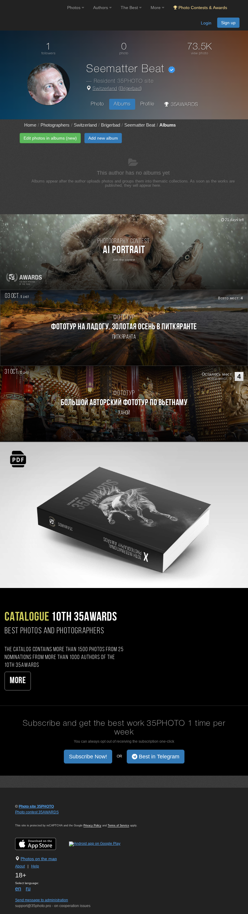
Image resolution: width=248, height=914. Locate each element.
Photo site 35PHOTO (36, 806)
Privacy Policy (92, 825)
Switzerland (105, 89)
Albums (122, 104)
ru (28, 889)
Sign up (228, 23)
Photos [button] (74, 7)
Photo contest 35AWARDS (37, 812)
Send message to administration (41, 900)
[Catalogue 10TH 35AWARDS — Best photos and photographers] (124, 515)
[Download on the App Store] (41, 843)
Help (35, 866)
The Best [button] (130, 7)
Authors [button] (101, 7)
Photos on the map (39, 858)
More (18, 681)
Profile (147, 104)
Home (30, 125)
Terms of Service (118, 825)
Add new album (103, 138)
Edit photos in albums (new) (50, 138)
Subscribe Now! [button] (88, 757)
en (18, 889)
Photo (97, 104)
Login (206, 23)
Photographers (55, 125)
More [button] (156, 7)
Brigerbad (130, 89)
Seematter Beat (139, 125)
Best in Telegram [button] (158, 757)
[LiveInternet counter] (28, 818)
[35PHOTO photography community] (33, 7)
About (20, 866)
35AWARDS (183, 104)
